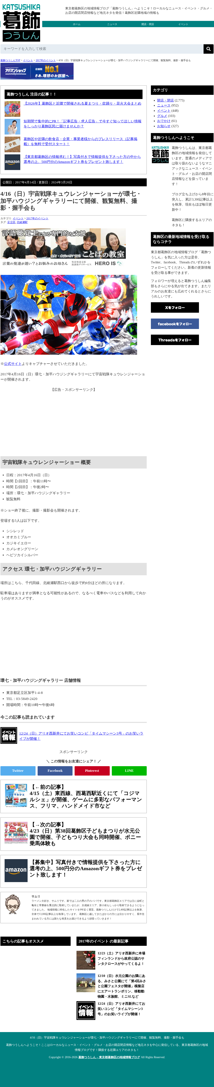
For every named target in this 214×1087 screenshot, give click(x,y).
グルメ (76, 30)
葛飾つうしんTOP (10, 60)
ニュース (112, 24)
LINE (129, 771)
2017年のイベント (46, 60)
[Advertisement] (73, 421)
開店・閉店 (147, 24)
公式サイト (13, 364)
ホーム (76, 24)
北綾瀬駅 (22, 222)
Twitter (18, 771)
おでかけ (112, 30)
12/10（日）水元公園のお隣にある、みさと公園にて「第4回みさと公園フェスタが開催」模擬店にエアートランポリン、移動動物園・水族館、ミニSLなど (122, 986)
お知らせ (164, 126)
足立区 (11, 222)
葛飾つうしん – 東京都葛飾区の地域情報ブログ (109, 1057)
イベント (183, 24)
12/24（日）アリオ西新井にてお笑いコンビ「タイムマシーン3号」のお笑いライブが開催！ (121, 1009)
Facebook (55, 771)
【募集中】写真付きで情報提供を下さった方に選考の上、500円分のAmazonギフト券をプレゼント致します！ (86, 868)
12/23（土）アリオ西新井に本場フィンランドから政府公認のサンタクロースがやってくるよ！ (121, 958)
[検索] (209, 49)
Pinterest (92, 771)
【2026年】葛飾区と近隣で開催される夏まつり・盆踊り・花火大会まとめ (82, 103)
